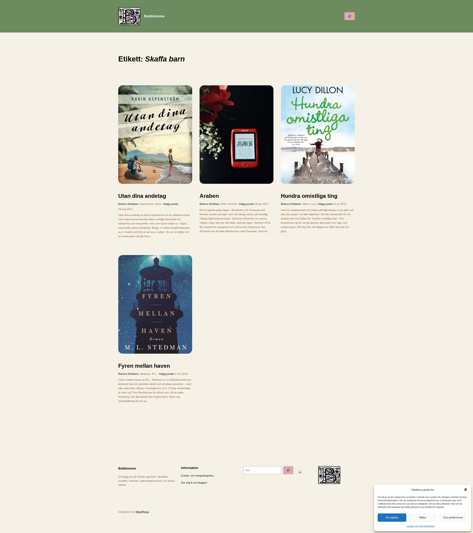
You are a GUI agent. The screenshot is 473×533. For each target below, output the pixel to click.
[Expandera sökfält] (349, 16)
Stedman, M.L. (148, 373)
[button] (465, 489)
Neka (422, 517)
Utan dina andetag (142, 196)
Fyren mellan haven (144, 366)
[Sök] (288, 470)
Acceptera (392, 517)
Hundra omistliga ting (309, 196)
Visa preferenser (453, 517)
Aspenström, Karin (150, 203)
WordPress (142, 511)
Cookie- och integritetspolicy (420, 526)
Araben (209, 196)
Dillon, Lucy (309, 203)
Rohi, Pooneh (229, 203)
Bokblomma (154, 16)
